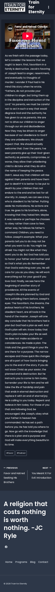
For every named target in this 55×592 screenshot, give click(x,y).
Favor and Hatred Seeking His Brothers (14, 475)
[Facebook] (6, 546)
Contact (43, 562)
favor (9, 453)
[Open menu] (48, 7)
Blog (32, 562)
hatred (21, 453)
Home (8, 562)
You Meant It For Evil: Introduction (41, 473)
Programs (21, 562)
